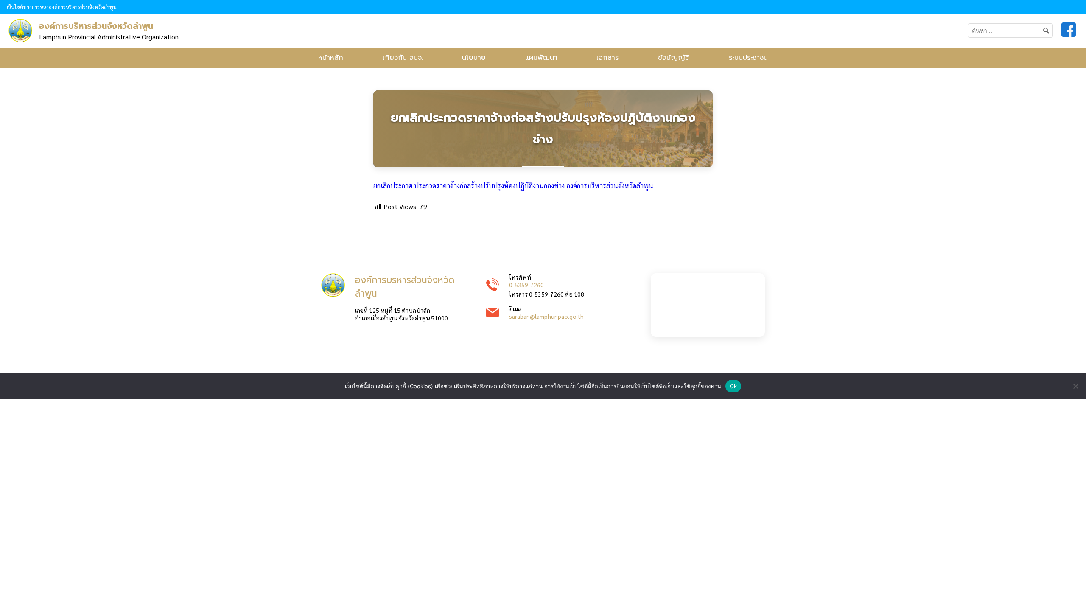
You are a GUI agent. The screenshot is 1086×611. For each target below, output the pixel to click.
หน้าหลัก (330, 58)
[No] (1075, 386)
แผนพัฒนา (541, 58)
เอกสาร (607, 58)
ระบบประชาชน (748, 58)
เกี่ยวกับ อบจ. (403, 58)
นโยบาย (474, 58)
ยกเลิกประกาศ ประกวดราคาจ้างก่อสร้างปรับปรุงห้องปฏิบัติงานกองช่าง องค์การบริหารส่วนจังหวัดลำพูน (513, 185)
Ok (733, 386)
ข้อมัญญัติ (674, 58)
